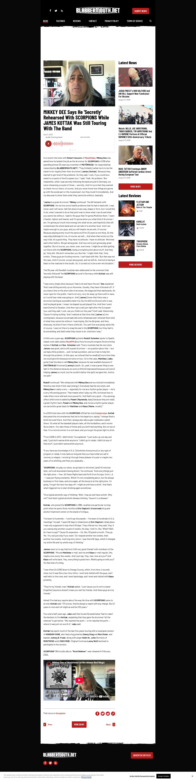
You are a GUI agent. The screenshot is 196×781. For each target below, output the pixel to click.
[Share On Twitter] (103, 714)
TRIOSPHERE (142, 241)
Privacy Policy (112, 21)
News (45, 21)
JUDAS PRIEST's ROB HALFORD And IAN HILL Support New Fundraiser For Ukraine (134, 93)
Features (60, 21)
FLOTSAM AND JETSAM (142, 203)
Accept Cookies (163, 776)
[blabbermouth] (98, 13)
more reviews (135, 264)
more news (135, 186)
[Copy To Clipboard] (113, 714)
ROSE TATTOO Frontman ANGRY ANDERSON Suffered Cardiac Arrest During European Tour (135, 171)
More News (79, 724)
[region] (98, 776)
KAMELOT (140, 221)
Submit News (141, 11)
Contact (93, 21)
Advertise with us (142, 755)
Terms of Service (135, 21)
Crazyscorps (101, 413)
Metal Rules (90, 158)
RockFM (70, 341)
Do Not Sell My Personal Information (142, 776)
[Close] (192, 776)
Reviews (77, 21)
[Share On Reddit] (108, 714)
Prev (50, 724)
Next (108, 724)
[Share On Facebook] (97, 714)
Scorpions (60, 713)
